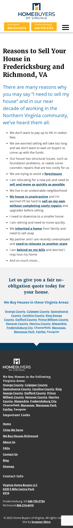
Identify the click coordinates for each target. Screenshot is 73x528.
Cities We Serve (13, 430)
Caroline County (33, 315)
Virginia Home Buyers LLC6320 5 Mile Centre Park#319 (20, 489)
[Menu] (65, 27)
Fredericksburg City (20, 328)
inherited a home (28, 228)
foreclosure (53, 174)
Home (7, 424)
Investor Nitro (41, 522)
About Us (9, 442)
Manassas (59, 328)
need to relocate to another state (41, 244)
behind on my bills (31, 250)
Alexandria (59, 324)
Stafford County (26, 319)
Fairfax (40, 332)
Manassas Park (24, 332)
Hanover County (17, 324)
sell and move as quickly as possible (37, 184)
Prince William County (53, 319)
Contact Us (10, 454)
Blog (6, 460)
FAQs (6, 448)
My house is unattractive (29, 197)
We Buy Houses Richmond (20, 436)
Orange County (15, 311)
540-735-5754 (44, 26)
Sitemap (8, 466)
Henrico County (39, 324)
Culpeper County (38, 311)
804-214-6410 (16, 26)
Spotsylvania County (17, 389)
